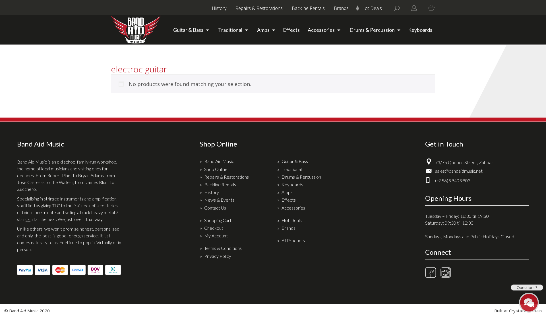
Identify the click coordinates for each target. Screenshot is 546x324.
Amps (263, 30)
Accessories (321, 30)
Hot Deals (371, 8)
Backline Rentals (308, 8)
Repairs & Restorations (259, 8)
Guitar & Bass (188, 30)
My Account (216, 235)
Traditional (230, 30)
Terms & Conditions (223, 248)
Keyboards (420, 30)
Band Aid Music (219, 161)
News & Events (219, 199)
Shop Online (216, 169)
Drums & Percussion (372, 30)
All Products (293, 240)
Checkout (213, 228)
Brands (341, 8)
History (219, 8)
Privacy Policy (217, 256)
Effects (291, 30)
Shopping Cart (217, 220)
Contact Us (215, 207)
